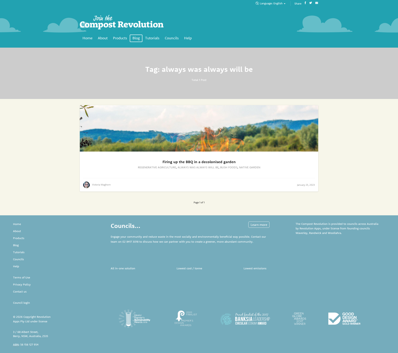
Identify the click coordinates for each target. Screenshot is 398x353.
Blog (136, 38)
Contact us (20, 291)
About (103, 38)
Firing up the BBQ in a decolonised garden (199, 161)
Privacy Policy (22, 284)
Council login (21, 303)
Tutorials (152, 38)
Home (87, 38)
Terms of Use (21, 277)
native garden (249, 167)
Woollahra (334, 233)
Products (120, 38)
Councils (172, 38)
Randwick (315, 233)
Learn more (259, 225)
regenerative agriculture (157, 167)
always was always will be (198, 167)
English (271, 3)
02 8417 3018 (130, 241)
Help (188, 38)
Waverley (301, 233)
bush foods (228, 167)
